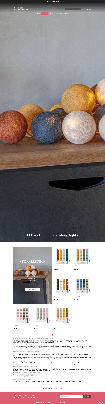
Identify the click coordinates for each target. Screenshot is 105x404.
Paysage (76, 266)
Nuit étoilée (77, 296)
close (101, 402)
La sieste (56, 266)
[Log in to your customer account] (90, 9)
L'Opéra (16, 325)
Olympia (36, 325)
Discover (32, 289)
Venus (55, 325)
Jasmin (55, 296)
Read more (62, 402)
